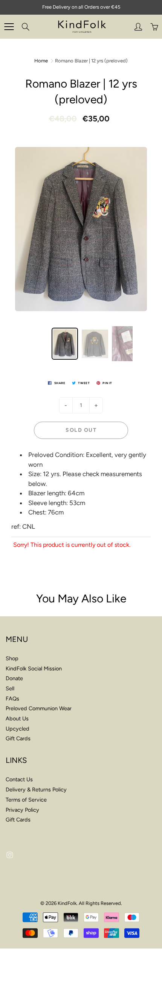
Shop (12, 658)
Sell (10, 688)
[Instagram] (9, 855)
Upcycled (17, 728)
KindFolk (67, 903)
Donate (14, 678)
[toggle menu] (8, 26)
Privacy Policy (22, 809)
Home (41, 61)
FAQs (12, 698)
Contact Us (19, 779)
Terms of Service (26, 799)
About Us (17, 718)
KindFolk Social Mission (34, 668)
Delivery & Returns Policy (36, 789)
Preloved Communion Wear (39, 708)
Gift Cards (18, 738)
